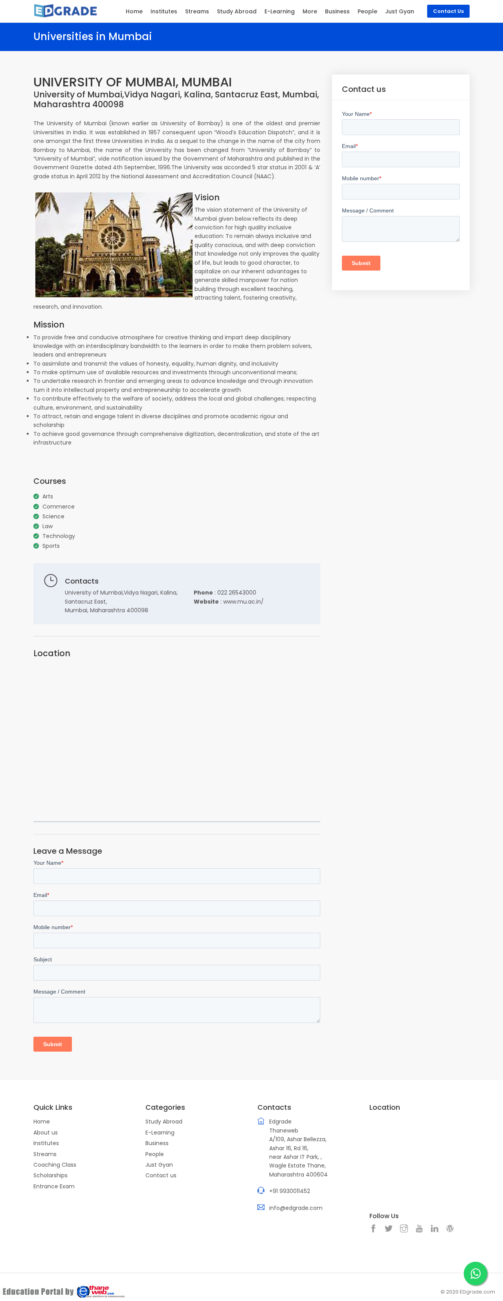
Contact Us (448, 11)
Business (337, 11)
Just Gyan (399, 11)
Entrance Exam (54, 1186)
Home (134, 11)
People (367, 11)
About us (45, 1132)
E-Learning (279, 11)
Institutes (164, 11)
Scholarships (50, 1175)
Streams (197, 11)
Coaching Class (54, 1165)
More (310, 11)
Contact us (160, 1175)
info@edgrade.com (296, 1208)
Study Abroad (237, 11)
